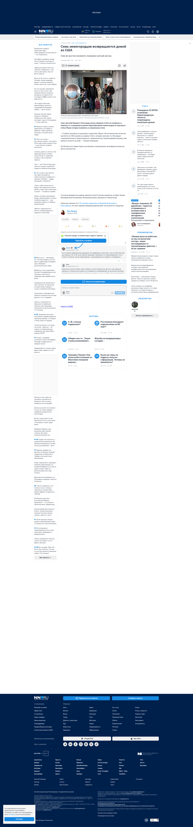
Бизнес (65, 711)
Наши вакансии (39, 720)
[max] (86, 744)
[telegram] (65, 744)
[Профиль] (157, 31)
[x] (91, 744)
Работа (114, 720)
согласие (11, 814)
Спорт (137, 707)
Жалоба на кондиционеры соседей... (107, 339)
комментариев (72, 66)
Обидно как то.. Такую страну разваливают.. (79, 339)
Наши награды (39, 717)
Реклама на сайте (40, 707)
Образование (94, 730)
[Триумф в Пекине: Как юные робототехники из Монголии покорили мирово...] (65, 360)
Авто (65, 707)
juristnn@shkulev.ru (79, 808)
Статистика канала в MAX (43, 730)
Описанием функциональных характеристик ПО (111, 804)
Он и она (115, 707)
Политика (115, 714)
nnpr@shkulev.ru (124, 799)
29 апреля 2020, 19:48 (67, 60)
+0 (118, 261)
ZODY (154, 27)
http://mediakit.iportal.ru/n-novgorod (132, 793)
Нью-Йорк (65, 219)
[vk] (70, 744)
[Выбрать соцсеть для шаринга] (125, 66)
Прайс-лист (38, 711)
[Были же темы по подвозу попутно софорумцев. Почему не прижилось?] (97, 360)
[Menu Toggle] (35, 31)
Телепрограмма (96, 27)
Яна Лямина (72, 211)
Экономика (139, 720)
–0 (124, 261)
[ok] (76, 744)
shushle (68, 248)
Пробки (97, 32)
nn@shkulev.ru (56, 807)
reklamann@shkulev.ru (138, 792)
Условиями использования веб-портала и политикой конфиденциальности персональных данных (126, 806)
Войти (68, 293)
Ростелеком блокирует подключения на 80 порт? (112, 324)
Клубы (132, 27)
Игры (139, 27)
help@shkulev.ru (47, 810)
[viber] (81, 744)
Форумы (37, 27)
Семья (114, 730)
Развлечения (117, 724)
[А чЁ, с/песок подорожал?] (65, 327)
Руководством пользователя (106, 803)
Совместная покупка (63, 27)
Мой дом (92, 720)
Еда (64, 724)
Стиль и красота (141, 711)
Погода (86, 27)
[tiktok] (96, 744)
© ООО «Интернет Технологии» (43, 820)
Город (65, 717)
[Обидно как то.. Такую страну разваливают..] (65, 343)
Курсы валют (124, 27)
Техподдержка (39, 724)
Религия (115, 727)
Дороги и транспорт (70, 720)
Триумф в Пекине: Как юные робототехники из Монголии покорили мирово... (80, 358)
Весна (65, 714)
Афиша (106, 27)
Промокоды (146, 27)
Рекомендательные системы (106, 816)
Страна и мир (140, 714)
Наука (91, 724)
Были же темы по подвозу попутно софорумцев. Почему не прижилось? (113, 358)
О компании (38, 714)
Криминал (93, 711)
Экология (138, 717)
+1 (118, 277)
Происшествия (117, 717)
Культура (92, 714)
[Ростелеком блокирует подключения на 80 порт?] (97, 327)
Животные (67, 727)
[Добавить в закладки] (119, 66)
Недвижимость (47, 27)
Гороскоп (113, 27)
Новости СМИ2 (67, 306)
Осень (114, 711)
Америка (75, 219)
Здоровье (66, 730)
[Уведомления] (152, 31)
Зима (91, 707)
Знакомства (76, 27)
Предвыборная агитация (43, 727)
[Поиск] (148, 31)
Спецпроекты (140, 724)
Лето (91, 717)
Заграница (85, 219)
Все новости (45, 45)
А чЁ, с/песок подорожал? (74, 323)
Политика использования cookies (107, 813)
